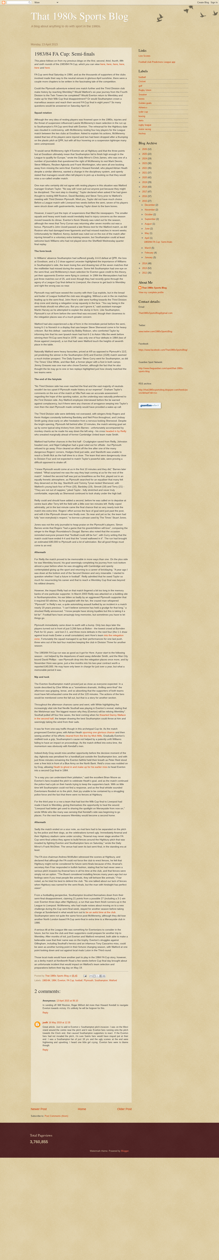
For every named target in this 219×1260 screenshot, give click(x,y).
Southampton (101, 980)
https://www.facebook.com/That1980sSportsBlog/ (163, 350)
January (149, 257)
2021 (145, 172)
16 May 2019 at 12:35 (59, 1022)
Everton (61, 980)
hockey (142, 133)
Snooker (143, 94)
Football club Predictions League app (157, 62)
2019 (145, 182)
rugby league (145, 125)
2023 (145, 163)
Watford (113, 980)
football (78, 980)
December (150, 205)
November (150, 209)
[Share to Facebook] (100, 976)
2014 (145, 263)
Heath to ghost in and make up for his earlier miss (80, 767)
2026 (145, 149)
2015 (145, 201)
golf (140, 86)
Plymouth (88, 980)
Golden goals (145, 103)
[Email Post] (84, 976)
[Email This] (91, 976)
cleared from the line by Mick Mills (83, 736)
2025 (145, 154)
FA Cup (70, 980)
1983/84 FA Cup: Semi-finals (158, 242)
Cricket (142, 81)
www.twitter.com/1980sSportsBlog (155, 331)
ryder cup (143, 112)
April (147, 238)
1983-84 (46, 980)
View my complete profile (151, 292)
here (102, 64)
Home (82, 1109)
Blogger (124, 1151)
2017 (145, 191)
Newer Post (39, 1109)
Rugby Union (145, 90)
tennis (142, 99)
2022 (145, 168)
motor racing (145, 129)
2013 (145, 268)
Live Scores (144, 56)
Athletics (143, 107)
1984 (53, 980)
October (149, 214)
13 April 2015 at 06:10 (67, 1000)
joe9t (45, 1022)
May (147, 233)
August (148, 224)
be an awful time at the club (100, 912)
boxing (142, 116)
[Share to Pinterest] (104, 976)
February (149, 252)
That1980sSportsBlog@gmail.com (155, 313)
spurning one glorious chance (99, 732)
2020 (145, 177)
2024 (145, 158)
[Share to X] (97, 976)
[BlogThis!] (94, 976)
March (148, 248)
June (147, 228)
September (150, 219)
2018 (145, 187)
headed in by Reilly (116, 431)
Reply (45, 1012)
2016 (145, 196)
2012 (145, 273)
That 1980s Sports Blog (79, 16)
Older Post (124, 1109)
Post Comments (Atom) (56, 1116)
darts (141, 120)
